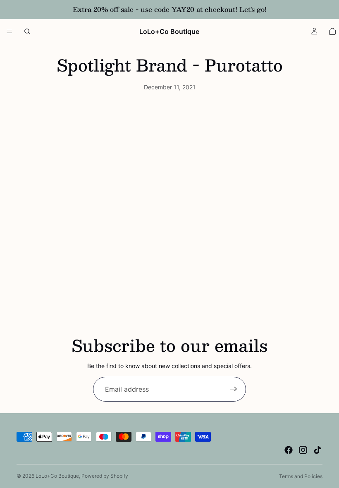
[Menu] (9, 31)
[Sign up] (233, 389)
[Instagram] (303, 450)
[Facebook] (289, 450)
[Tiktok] (317, 450)
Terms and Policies (300, 476)
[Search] (27, 31)
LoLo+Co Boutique (57, 476)
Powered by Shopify (104, 476)
